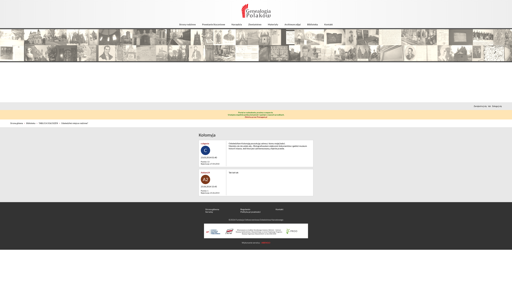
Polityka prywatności (250, 212)
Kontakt (328, 24)
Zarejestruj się (480, 106)
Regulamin (245, 209)
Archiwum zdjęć (293, 24)
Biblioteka (312, 24)
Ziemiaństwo (254, 24)
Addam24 (205, 172)
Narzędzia (236, 24)
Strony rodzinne (187, 24)
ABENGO (265, 242)
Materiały (273, 24)
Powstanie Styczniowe (213, 24)
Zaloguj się (497, 106)
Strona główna (16, 123)
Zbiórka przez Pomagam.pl (256, 117)
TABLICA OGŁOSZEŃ (48, 123)
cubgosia (205, 143)
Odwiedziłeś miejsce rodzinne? (74, 123)
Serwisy (209, 212)
